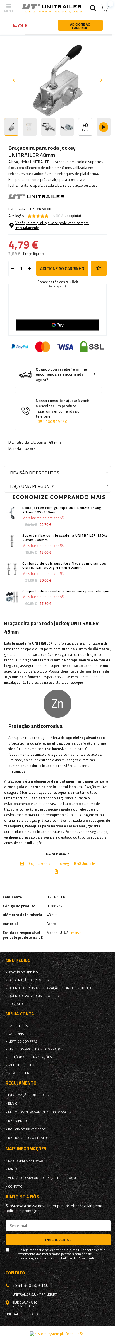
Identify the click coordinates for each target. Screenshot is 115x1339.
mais (75, 932)
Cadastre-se (19, 1025)
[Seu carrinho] (105, 8)
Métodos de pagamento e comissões (39, 1112)
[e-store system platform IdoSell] (57, 1333)
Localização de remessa (28, 980)
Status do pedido (23, 972)
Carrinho (16, 1033)
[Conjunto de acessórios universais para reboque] (12, 596)
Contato (15, 1003)
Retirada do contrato (27, 1137)
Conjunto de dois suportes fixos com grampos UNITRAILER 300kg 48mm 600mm (64, 565)
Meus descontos (22, 1065)
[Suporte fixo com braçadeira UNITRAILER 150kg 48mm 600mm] (12, 541)
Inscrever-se (58, 1239)
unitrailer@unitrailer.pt (35, 1294)
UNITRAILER (41, 209)
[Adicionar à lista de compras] (99, 268)
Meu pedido (18, 960)
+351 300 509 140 (51, 421)
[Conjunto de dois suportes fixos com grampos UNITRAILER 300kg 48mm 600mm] (12, 569)
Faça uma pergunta (32, 486)
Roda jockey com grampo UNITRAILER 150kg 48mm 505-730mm (61, 509)
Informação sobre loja (28, 1095)
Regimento (17, 1120)
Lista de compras (23, 1041)
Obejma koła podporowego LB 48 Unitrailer (61, 863)
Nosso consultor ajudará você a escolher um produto (62, 411)
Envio (13, 1103)
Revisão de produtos (34, 472)
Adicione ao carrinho (62, 268)
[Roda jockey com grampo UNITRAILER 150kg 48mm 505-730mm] (12, 513)
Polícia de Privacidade (27, 1129)
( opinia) (74, 215)
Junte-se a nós (22, 1196)
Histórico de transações (30, 1057)
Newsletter (18, 1073)
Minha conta (20, 1014)
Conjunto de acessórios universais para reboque (65, 591)
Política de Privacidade (78, 1258)
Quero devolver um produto (33, 996)
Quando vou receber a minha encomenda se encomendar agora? (61, 374)
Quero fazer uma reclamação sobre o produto (49, 988)
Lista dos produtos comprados (35, 1049)
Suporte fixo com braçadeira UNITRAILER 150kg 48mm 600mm (65, 537)
